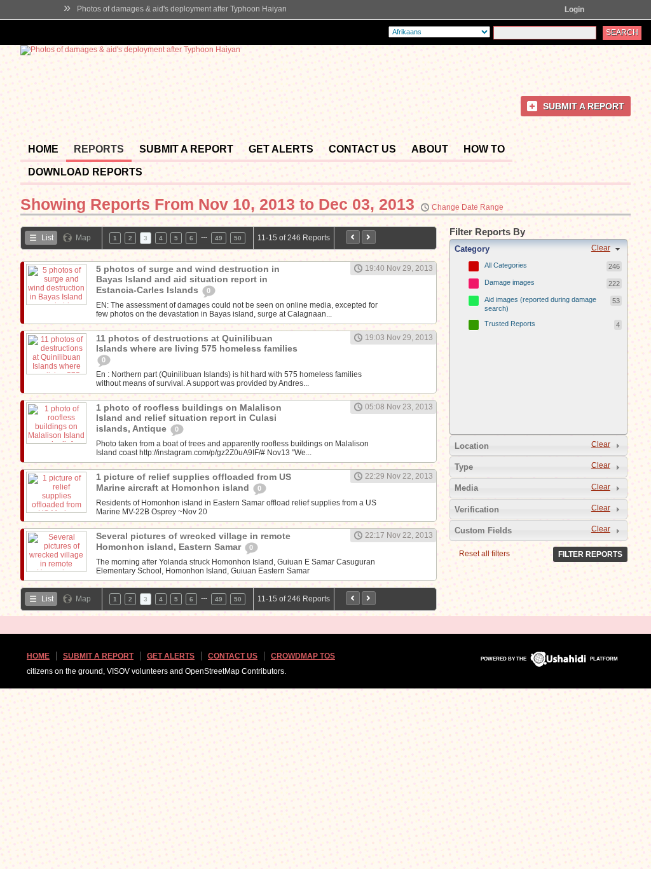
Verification (477, 509)
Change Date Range (468, 207)
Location (472, 446)
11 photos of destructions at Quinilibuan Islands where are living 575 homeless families (197, 343)
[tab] (538, 249)
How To (484, 149)
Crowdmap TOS (303, 656)
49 (219, 238)
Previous (353, 237)
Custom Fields (483, 530)
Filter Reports (590, 554)
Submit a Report (583, 106)
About (429, 149)
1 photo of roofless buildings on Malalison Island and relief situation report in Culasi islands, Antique (189, 418)
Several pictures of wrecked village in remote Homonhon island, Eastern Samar (193, 541)
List (47, 237)
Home (43, 149)
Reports (99, 149)
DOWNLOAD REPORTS (85, 172)
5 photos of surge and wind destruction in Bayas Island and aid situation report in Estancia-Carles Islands (188, 279)
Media (466, 488)
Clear (600, 247)
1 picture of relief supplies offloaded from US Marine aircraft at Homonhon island (193, 482)
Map (83, 237)
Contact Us (362, 149)
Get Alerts (281, 149)
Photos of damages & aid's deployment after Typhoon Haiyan (182, 8)
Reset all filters (484, 553)
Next (369, 237)
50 (238, 238)
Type (464, 467)
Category (472, 249)
